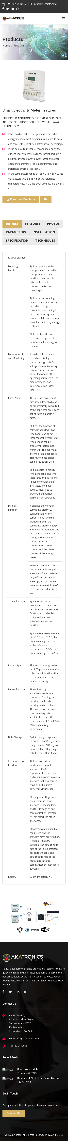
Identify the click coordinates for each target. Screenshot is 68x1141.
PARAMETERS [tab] (16, 232)
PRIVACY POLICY (54, 1134)
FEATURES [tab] (32, 224)
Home (6, 45)
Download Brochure (22, 199)
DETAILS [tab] (12, 224)
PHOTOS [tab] (53, 224)
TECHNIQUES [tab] (45, 240)
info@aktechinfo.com (45, 3)
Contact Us (13, 1113)
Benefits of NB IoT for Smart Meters (38, 1078)
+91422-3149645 (16, 3)
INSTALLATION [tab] (44, 232)
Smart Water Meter (28, 1069)
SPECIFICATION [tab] (17, 240)
